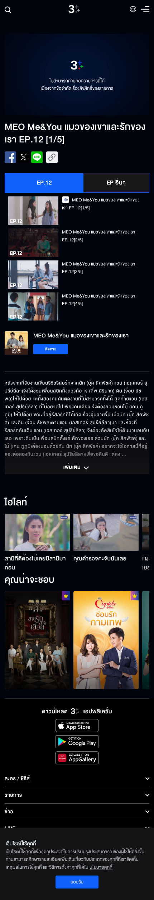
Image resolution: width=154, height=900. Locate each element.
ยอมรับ (77, 882)
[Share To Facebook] (10, 157)
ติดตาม (50, 349)
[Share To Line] (37, 157)
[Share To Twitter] (23, 157)
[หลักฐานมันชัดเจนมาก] (106, 640)
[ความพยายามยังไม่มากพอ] (37, 640)
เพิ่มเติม (72, 468)
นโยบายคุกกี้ (101, 867)
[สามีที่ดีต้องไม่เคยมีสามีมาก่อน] (37, 532)
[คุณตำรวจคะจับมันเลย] (106, 532)
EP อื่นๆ (116, 182)
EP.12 (44, 182)
